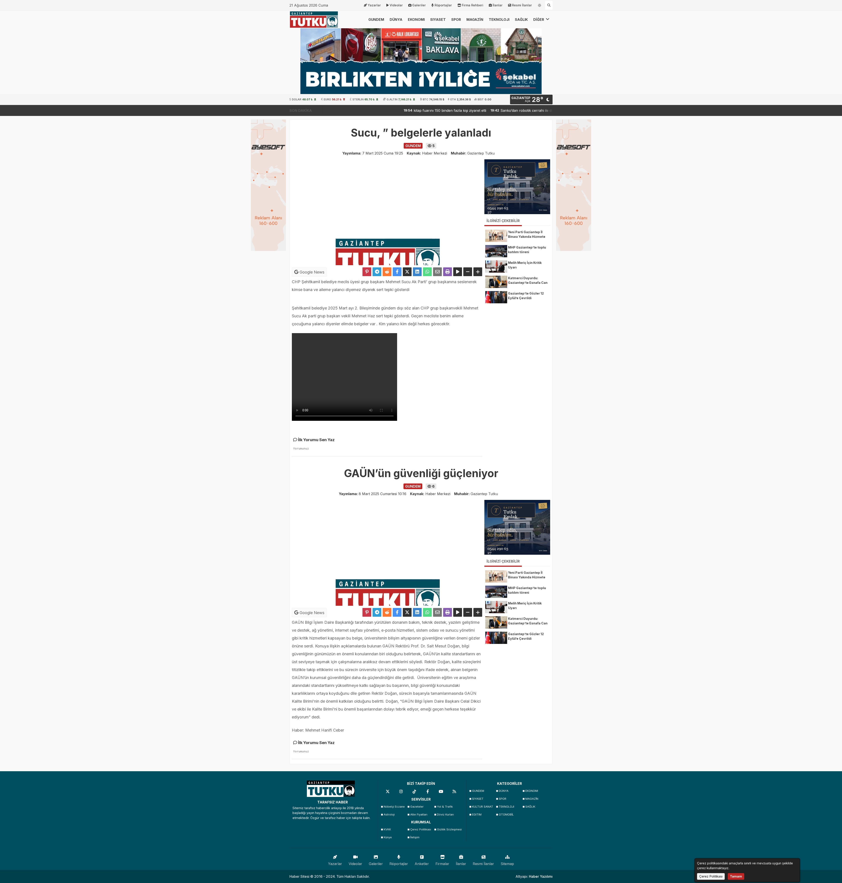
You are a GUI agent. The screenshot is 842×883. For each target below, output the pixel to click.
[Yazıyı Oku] (457, 271)
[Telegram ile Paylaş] (377, 271)
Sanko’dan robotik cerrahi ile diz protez (495, 110)
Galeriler (419, 5)
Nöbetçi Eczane (394, 806)
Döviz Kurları (445, 814)
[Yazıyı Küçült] (467, 271)
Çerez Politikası (420, 829)
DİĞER (539, 19)
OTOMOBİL (506, 814)
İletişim (414, 837)
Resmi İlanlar (522, 5)
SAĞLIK (521, 19)
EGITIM (477, 814)
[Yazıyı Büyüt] (477, 271)
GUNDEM (376, 19)
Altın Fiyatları (418, 814)
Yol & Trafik (445, 806)
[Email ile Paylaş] (437, 271)
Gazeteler (417, 806)
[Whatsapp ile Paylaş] (427, 271)
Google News (311, 272)
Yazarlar (374, 5)
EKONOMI (416, 19)
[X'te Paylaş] (407, 271)
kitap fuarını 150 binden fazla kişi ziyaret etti (412, 110)
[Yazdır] (447, 271)
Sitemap (507, 864)
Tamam (736, 876)
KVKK (387, 829)
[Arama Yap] (549, 5)
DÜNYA (396, 19)
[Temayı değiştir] (539, 4)
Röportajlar (443, 5)
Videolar (396, 5)
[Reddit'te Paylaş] (387, 271)
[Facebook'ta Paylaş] (397, 271)
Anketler (422, 864)
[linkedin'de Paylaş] (417, 271)
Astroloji (389, 814)
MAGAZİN (474, 19)
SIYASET (438, 19)
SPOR (456, 19)
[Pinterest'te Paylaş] (366, 271)
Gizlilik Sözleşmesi (449, 829)
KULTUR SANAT (482, 806)
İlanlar (498, 5)
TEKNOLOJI (499, 19)
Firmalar (442, 864)
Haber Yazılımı (541, 876)
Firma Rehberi (472, 5)
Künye (388, 837)
